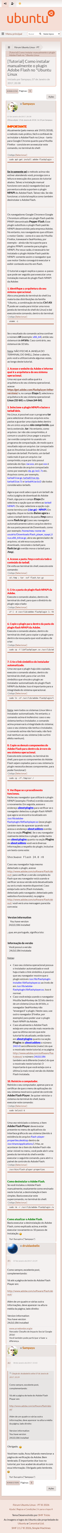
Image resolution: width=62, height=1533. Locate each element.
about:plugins (26, 807)
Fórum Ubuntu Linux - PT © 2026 (31, 1504)
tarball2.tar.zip (31, 477)
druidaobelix (31, 1245)
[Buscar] (40, 34)
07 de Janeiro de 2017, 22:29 (25, 1261)
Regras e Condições (26, 1509)
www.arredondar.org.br (21, 1328)
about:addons (35, 828)
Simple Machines (41, 1527)
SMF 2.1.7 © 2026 (21, 1527)
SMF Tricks (44, 1514)
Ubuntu (22, 1523)
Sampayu (28, 103)
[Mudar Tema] (20, 3)
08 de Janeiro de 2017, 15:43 (25, 1363)
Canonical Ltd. (36, 1523)
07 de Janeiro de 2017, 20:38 (19, 116)
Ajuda (12, 1509)
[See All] (9, 47)
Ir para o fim (12, 91)
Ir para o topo (13, 1483)
